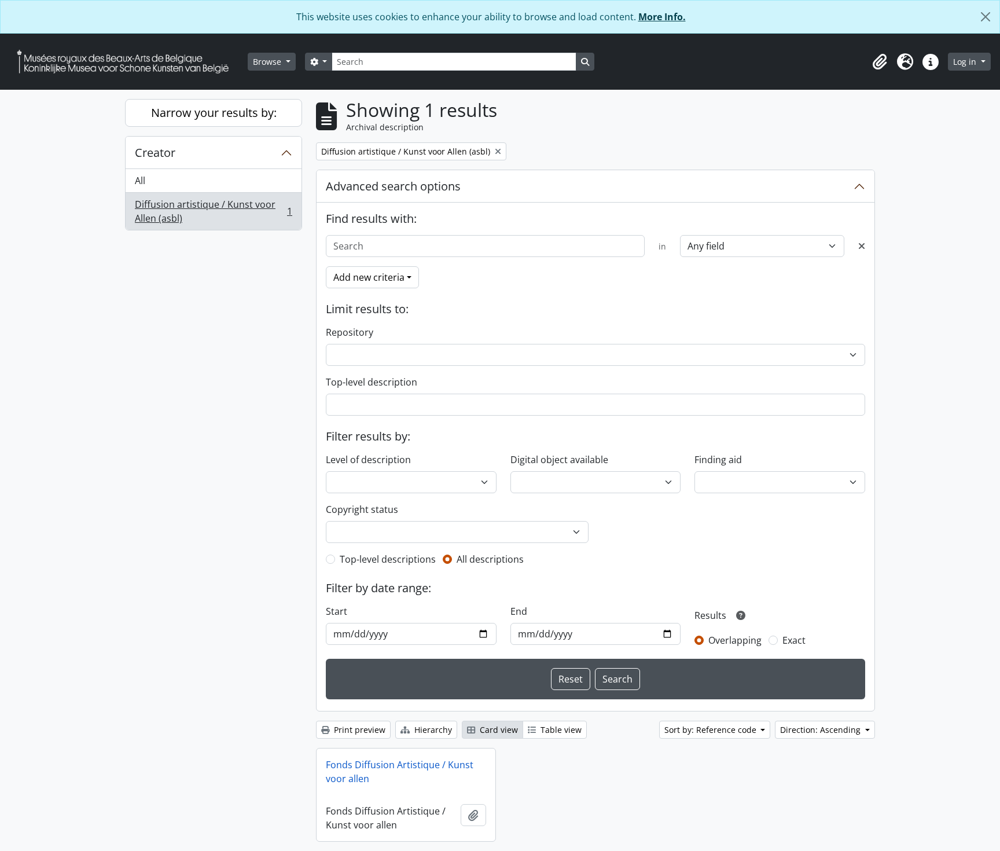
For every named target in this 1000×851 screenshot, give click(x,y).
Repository (349, 332)
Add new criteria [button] (369, 277)
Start (336, 611)
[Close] (985, 17)
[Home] (127, 61)
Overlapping (735, 640)
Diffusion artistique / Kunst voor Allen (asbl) (213, 211)
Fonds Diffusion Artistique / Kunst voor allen (399, 771)
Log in (966, 61)
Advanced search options (393, 186)
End (518, 611)
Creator (155, 152)
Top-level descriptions (388, 559)
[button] (879, 62)
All (140, 180)
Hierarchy (432, 729)
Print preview (358, 729)
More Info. (662, 16)
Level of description (368, 459)
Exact (794, 640)
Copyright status (362, 509)
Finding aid (718, 459)
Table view (560, 729)
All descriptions (490, 559)
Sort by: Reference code (711, 729)
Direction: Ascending (821, 729)
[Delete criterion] (861, 246)
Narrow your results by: (214, 112)
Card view (497, 729)
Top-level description (371, 382)
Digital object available (559, 459)
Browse (268, 61)
